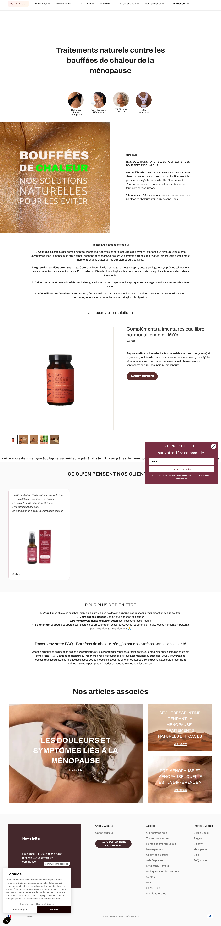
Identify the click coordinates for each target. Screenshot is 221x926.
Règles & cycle (128, 4)
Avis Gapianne (154, 860)
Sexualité (105, 4)
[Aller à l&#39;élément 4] (44, 439)
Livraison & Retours (157, 866)
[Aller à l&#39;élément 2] (23, 439)
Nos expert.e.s (154, 849)
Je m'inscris (181, 469)
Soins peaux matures (121, 110)
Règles (198, 838)
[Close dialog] (213, 446)
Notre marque (18, 4)
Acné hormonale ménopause (99, 111)
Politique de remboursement (162, 871)
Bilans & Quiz (180, 4)
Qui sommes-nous (156, 832)
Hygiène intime (64, 4)
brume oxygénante (113, 282)
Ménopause (41, 4)
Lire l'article (75, 770)
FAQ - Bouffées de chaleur (65, 655)
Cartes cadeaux (104, 832)
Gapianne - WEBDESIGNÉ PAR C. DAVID (125, 916)
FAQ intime (200, 860)
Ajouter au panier (142, 376)
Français (29, 916)
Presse (150, 882)
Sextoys (198, 843)
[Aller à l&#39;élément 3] (33, 439)
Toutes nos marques (158, 838)
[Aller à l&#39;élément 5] (54, 439)
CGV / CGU (153, 888)
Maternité (86, 4)
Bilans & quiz (201, 832)
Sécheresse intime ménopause (77, 112)
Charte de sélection (157, 854)
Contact (150, 877)
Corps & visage (153, 4)
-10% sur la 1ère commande (113, 843)
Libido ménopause (144, 111)
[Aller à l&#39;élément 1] (13, 439)
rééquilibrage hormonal (132, 252)
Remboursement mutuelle (161, 843)
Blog (196, 854)
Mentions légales (156, 893)
